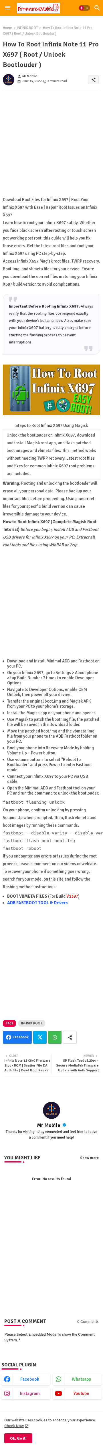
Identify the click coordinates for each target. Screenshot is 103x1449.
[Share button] (70, 1037)
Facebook (21, 1037)
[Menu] (7, 8)
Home (7, 28)
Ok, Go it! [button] (18, 1438)
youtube (81, 1393)
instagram (30, 1393)
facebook (29, 1379)
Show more (89, 1158)
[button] (84, 8)
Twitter (40, 1037)
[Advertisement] (51, 144)
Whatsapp (55, 1037)
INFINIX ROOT (27, 28)
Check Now (14, 1425)
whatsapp (81, 1379)
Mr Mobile (49, 1125)
